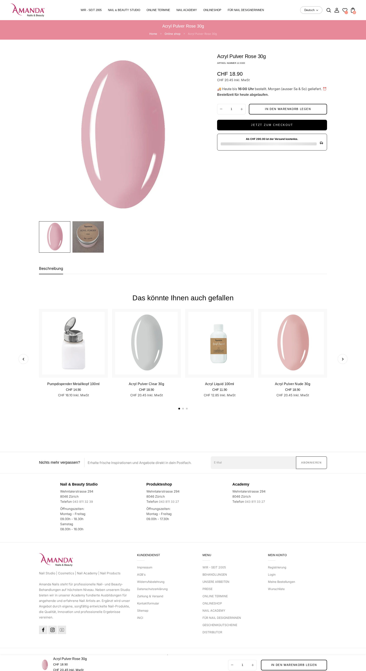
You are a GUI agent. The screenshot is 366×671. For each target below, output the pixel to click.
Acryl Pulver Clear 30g (146, 384)
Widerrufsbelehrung (151, 581)
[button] (179, 408)
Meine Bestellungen (281, 581)
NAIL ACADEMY (213, 610)
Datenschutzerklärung (152, 589)
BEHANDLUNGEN (214, 574)
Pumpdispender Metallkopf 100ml (73, 384)
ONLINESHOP (212, 603)
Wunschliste (276, 589)
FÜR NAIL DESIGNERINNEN (221, 617)
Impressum (144, 567)
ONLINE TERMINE (215, 596)
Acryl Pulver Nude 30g (292, 384)
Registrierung (277, 567)
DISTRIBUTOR (212, 632)
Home (153, 33)
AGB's (141, 574)
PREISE (207, 589)
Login (272, 574)
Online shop (172, 33)
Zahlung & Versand (150, 596)
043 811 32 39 (83, 501)
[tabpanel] (55, 237)
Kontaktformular (148, 603)
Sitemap (142, 610)
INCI (140, 617)
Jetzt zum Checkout (272, 125)
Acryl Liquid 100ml (219, 384)
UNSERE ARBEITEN (215, 581)
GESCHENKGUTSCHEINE (219, 625)
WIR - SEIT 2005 (214, 567)
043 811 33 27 (169, 501)
